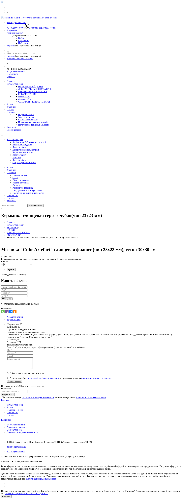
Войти (21, 38)
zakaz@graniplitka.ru (16, 447)
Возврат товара (14, 430)
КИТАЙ (11, 230)
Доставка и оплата (16, 424)
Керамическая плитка (23, 152)
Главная (11, 81)
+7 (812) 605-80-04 (16, 71)
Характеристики (15, 317)
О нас (15, 177)
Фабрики (11, 107)
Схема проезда (14, 130)
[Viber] (7, 311)
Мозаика (17, 157)
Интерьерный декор (22, 144)
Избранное (12, 30)
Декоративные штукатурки (26, 150)
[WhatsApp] (3, 311)
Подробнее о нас (26, 114)
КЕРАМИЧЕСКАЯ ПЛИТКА (32, 91)
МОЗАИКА (24, 96)
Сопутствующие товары (24, 162)
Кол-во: (4, 261)
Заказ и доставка (26, 117)
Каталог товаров (15, 84)
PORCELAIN (13, 235)
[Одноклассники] (14, 311)
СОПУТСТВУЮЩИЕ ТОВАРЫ (34, 102)
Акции (10, 104)
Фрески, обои (24, 99)
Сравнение (23, 40)
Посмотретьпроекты (12, 75)
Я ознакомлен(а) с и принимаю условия (60, 378)
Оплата (16, 185)
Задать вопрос (13, 319)
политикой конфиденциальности (44, 378)
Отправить (6, 299)
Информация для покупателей (33, 122)
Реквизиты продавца (28, 119)
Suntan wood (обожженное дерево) (29, 142)
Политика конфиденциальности (33, 125)
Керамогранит (19, 155)
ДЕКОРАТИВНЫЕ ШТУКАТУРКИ (35, 89)
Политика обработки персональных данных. (26, 493)
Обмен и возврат (21, 180)
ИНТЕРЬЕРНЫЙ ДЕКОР (30, 86)
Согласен (6, 496)
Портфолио (12, 195)
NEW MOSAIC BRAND (18, 232)
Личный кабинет (15, 33)
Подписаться (8, 394)
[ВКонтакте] (11, 311)
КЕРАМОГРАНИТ (27, 94)
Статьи (10, 109)
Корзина (11, 45)
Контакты (11, 127)
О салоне (11, 112)
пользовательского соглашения (96, 378)
